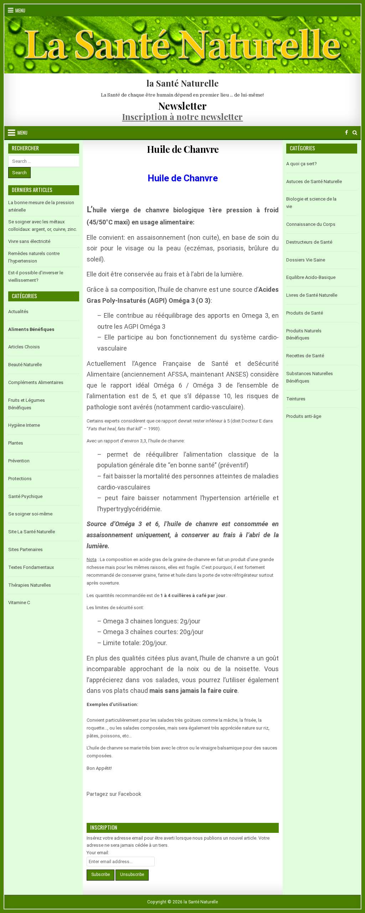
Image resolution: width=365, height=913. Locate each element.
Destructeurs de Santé (309, 242)
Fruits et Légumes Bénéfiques (26, 404)
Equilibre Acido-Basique (310, 277)
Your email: (98, 852)
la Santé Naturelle (182, 83)
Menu (20, 10)
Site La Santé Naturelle (31, 531)
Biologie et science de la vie (311, 202)
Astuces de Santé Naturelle (314, 181)
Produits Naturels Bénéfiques (304, 334)
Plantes (15, 443)
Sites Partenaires (25, 549)
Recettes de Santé (305, 355)
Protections (20, 478)
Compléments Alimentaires (35, 382)
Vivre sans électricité (29, 241)
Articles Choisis (24, 346)
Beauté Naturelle (25, 364)
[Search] (355, 132)
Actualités (18, 311)
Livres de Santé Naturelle (311, 295)
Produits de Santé (304, 313)
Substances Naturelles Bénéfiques (309, 377)
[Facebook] (346, 132)
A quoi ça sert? (301, 163)
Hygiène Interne (24, 425)
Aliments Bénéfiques (31, 329)
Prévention (19, 460)
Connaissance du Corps (310, 224)
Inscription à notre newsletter (182, 116)
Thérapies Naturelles (29, 585)
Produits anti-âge (303, 416)
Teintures (295, 398)
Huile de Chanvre (183, 149)
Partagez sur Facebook (150, 798)
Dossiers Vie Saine (305, 260)
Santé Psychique (25, 496)
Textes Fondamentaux (31, 567)
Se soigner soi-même (30, 514)
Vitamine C (19, 602)
